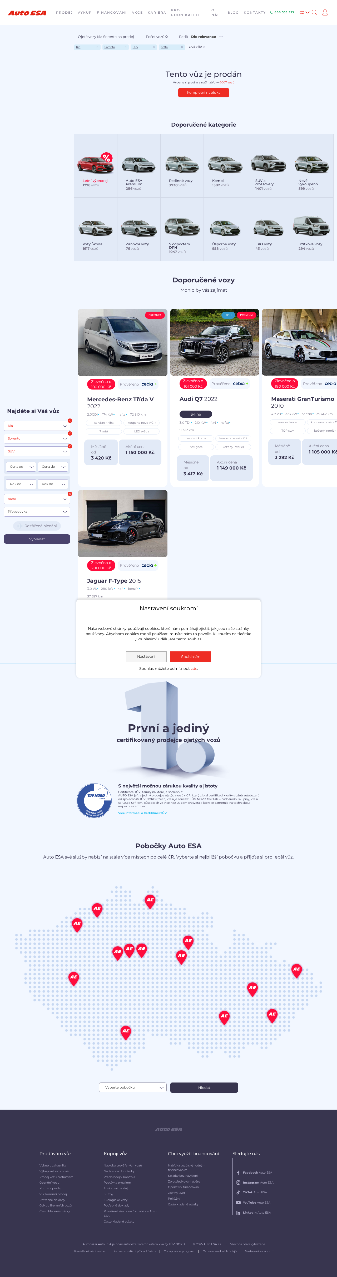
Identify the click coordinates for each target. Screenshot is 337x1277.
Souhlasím (191, 656)
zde (194, 668)
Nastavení (146, 656)
